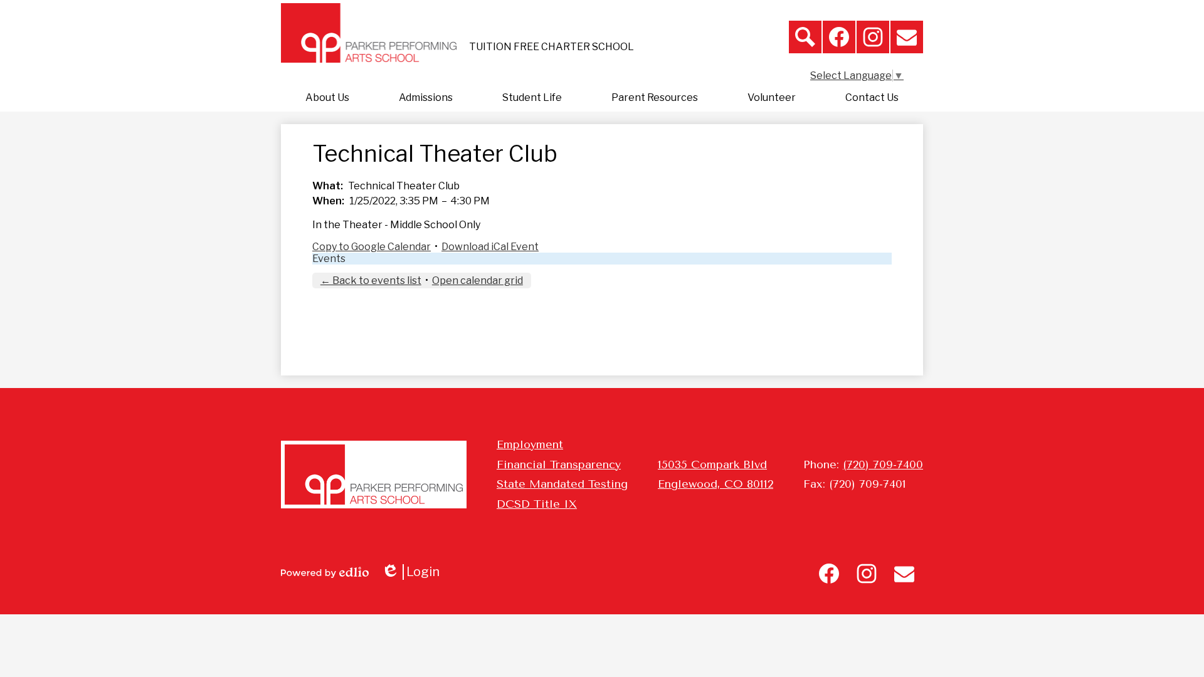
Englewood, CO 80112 (715, 484)
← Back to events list (370, 280)
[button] (327, 97)
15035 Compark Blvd (712, 464)
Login (415, 572)
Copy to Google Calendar (371, 247)
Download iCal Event (490, 247)
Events (329, 259)
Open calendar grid (477, 280)
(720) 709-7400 (883, 464)
